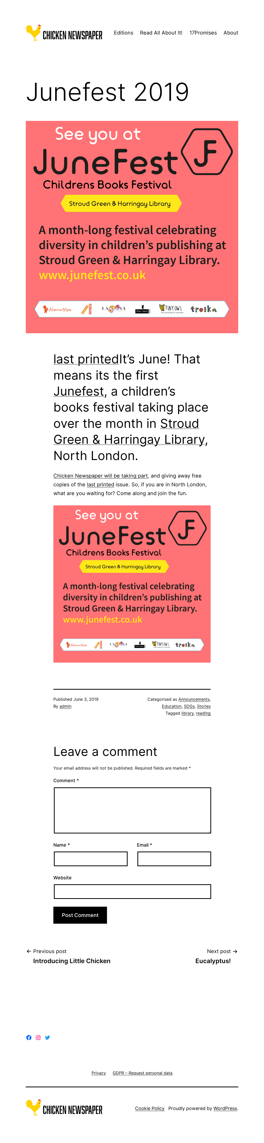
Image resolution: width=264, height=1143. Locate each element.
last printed (86, 358)
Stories (204, 706)
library (188, 713)
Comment (66, 780)
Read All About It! (161, 33)
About (231, 33)
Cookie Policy (149, 1108)
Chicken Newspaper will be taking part (100, 476)
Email (144, 845)
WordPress (225, 1108)
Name (61, 845)
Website (62, 877)
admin (65, 706)
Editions (123, 33)
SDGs (189, 706)
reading (203, 713)
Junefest (78, 391)
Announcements (194, 699)
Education (172, 706)
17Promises (203, 33)
